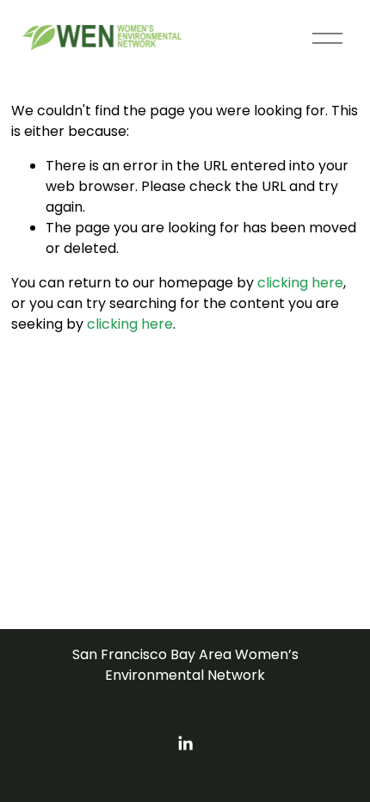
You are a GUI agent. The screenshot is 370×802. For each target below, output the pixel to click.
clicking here (300, 283)
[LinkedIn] (185, 743)
